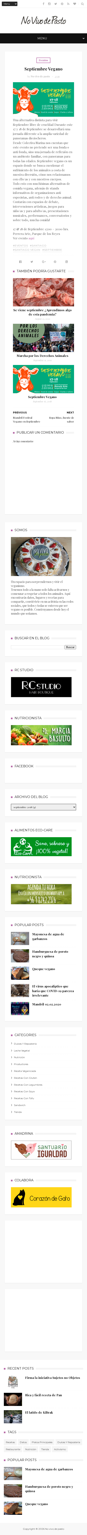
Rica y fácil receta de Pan (43, 1395)
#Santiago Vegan (26, 249)
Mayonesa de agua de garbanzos (49, 1469)
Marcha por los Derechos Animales (42, 356)
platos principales (42, 1442)
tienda (18, 1111)
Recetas (10, 1442)
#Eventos (20, 245)
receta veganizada (25, 1070)
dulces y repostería (25, 1043)
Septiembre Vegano (42, 397)
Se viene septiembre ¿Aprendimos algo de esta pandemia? (42, 312)
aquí (31, 238)
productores (21, 1064)
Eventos (43, 60)
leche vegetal (22, 1050)
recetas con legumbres (28, 1084)
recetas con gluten (25, 1077)
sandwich (19, 1105)
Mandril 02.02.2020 (46, 1004)
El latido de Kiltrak (39, 1412)
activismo (60, 1449)
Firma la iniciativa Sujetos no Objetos (52, 1378)
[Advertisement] (41, 1251)
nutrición (19, 1057)
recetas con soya (24, 1091)
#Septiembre (52, 249)
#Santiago (38, 245)
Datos (23, 1442)
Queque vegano (43, 969)
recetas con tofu (24, 1098)
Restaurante (13, 1449)
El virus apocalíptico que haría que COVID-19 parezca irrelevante (53, 990)
